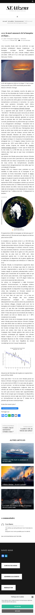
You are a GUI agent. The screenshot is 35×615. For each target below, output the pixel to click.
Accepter (17, 606)
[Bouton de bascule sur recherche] (32, 1)
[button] (32, 597)
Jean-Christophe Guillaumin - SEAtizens (14, 39)
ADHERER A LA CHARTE (11, 576)
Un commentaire (25, 40)
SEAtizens (17, 7)
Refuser (17, 611)
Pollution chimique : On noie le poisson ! (14, 484)
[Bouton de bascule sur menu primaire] (17, 17)
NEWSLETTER (8, 588)
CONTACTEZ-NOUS (10, 565)
